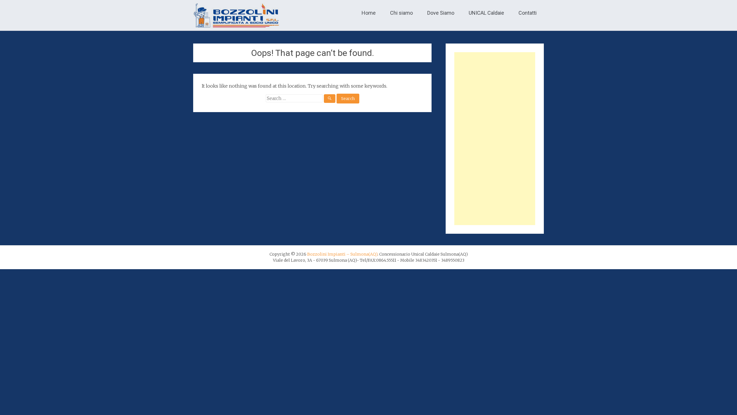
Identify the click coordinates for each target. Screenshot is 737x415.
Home (369, 13)
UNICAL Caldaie (486, 13)
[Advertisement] (494, 138)
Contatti (527, 13)
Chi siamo (401, 13)
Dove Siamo (440, 13)
